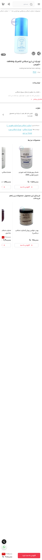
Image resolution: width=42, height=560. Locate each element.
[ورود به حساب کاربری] (9, 4)
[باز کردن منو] (38, 4)
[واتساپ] (4, 547)
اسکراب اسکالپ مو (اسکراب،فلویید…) (19, 125)
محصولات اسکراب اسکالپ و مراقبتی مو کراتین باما (26, 11)
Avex (34, 72)
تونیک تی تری (27, 133)
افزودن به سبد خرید (29, 555)
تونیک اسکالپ (27, 129)
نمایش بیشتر (37, 99)
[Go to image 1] (4, 54)
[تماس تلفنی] (4, 541)
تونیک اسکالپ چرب (15, 129)
